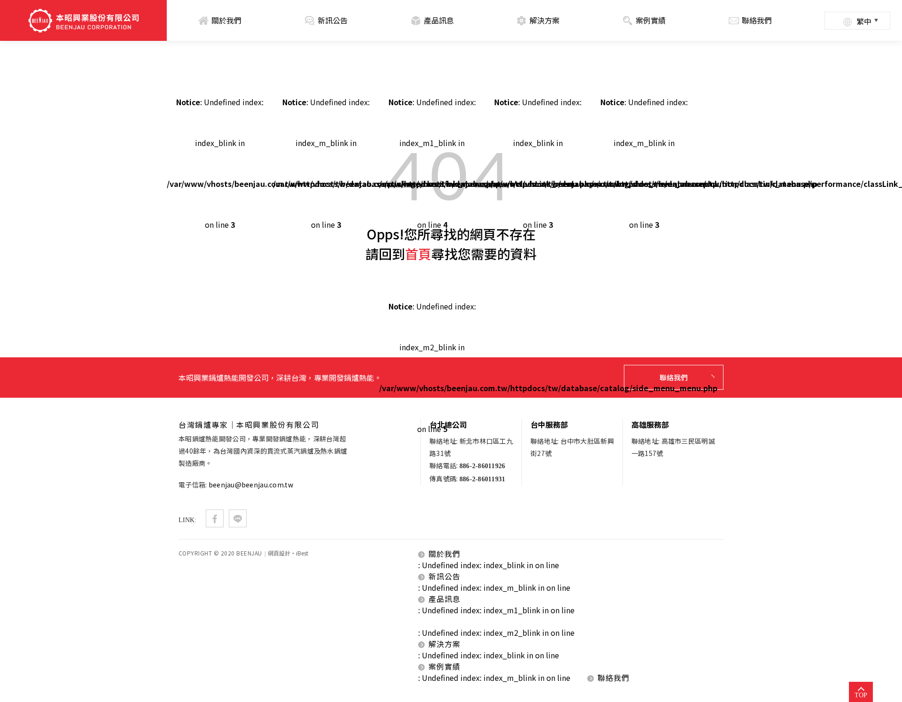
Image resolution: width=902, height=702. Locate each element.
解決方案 (544, 20)
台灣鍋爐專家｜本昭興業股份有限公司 (83, 20)
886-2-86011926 (482, 466)
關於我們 (226, 20)
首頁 (418, 253)
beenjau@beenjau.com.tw (251, 484)
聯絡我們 (757, 20)
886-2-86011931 (482, 479)
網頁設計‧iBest (288, 553)
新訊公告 (333, 20)
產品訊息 (439, 20)
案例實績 (651, 20)
